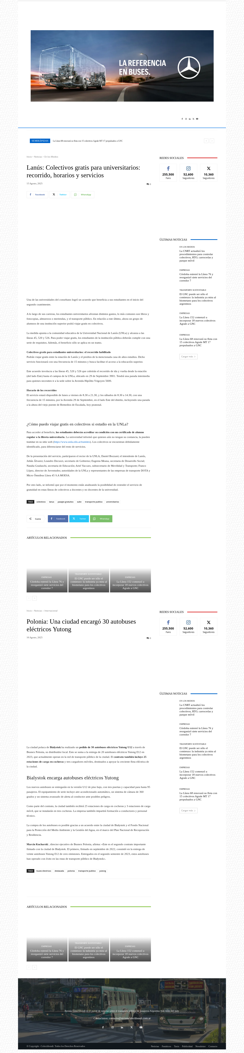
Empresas (46, 577)
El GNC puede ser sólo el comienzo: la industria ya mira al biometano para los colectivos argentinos (89, 583)
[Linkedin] (190, 119)
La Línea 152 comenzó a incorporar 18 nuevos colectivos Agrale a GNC (130, 585)
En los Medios (51, 156)
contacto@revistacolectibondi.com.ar (130, 1018)
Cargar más (187, 356)
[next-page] (34, 598)
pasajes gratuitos (65, 501)
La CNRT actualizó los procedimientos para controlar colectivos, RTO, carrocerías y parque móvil (196, 256)
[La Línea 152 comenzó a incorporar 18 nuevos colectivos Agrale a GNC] (130, 568)
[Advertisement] (122, 14)
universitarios (112, 501)
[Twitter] (193, 119)
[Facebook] (182, 119)
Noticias (38, 156)
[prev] (206, 141)
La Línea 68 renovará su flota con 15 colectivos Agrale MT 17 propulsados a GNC (88, 141)
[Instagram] (186, 119)
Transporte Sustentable (88, 574)
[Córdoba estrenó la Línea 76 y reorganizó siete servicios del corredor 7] (47, 568)
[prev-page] (29, 598)
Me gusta (168, 166)
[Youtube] (197, 119)
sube (79, 501)
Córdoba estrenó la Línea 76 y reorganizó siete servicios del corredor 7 (47, 585)
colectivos (41, 501)
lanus (51, 501)
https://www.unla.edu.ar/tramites (72, 441)
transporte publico (94, 501)
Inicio (29, 156)
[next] (212, 141)
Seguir (188, 166)
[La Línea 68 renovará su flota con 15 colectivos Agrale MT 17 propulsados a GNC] (168, 340)
